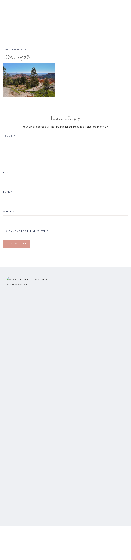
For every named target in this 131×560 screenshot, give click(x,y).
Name (7, 172)
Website (8, 211)
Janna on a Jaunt (65, 20)
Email (7, 192)
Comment (9, 136)
